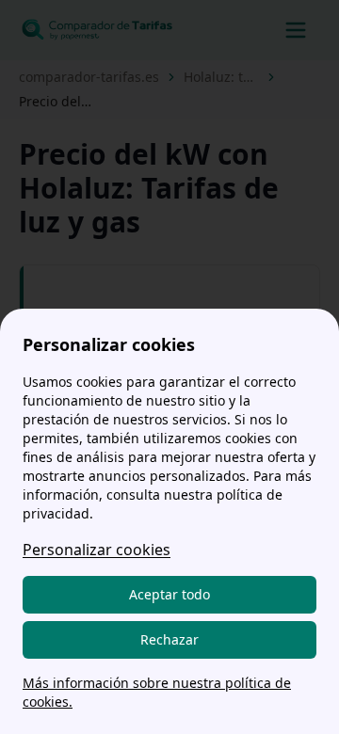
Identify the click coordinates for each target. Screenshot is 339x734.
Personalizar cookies (96, 549)
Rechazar (169, 639)
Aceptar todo (169, 594)
